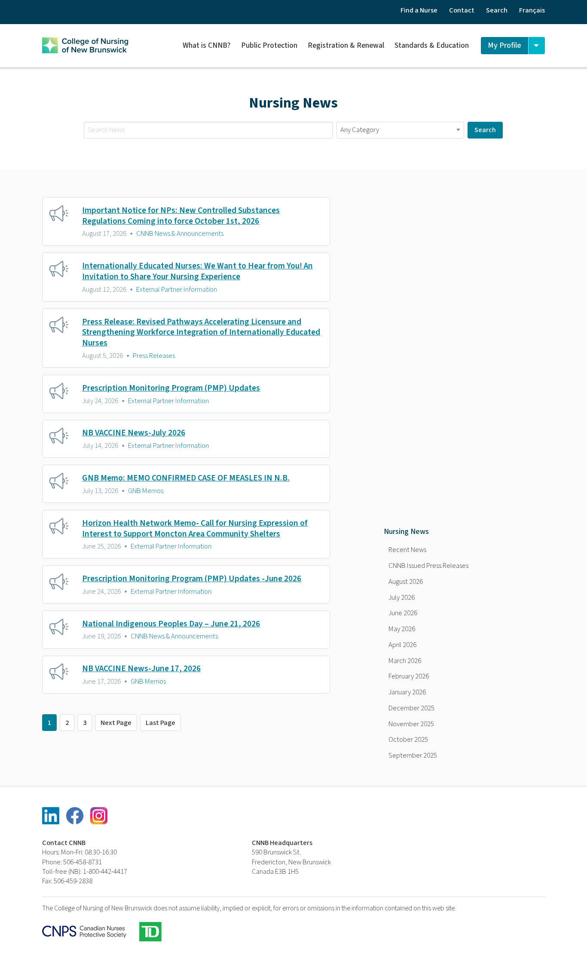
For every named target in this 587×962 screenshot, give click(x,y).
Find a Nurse (419, 10)
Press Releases (154, 356)
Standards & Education (431, 45)
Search (497, 10)
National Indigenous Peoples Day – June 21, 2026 (171, 624)
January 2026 (407, 692)
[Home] (85, 44)
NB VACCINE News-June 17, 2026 (141, 669)
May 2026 (401, 629)
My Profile (504, 45)
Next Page (116, 723)
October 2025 (408, 739)
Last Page (160, 723)
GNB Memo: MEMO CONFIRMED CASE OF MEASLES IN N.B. (186, 478)
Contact (461, 10)
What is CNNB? (207, 45)
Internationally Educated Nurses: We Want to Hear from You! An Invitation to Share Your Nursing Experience (197, 271)
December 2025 (411, 708)
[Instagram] (98, 815)
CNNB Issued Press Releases (428, 566)
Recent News (407, 550)
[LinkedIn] (50, 815)
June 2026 (402, 613)
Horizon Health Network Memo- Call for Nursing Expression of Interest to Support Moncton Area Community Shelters (195, 528)
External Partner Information (176, 289)
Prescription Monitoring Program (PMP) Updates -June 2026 (191, 579)
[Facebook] (74, 815)
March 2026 (404, 661)
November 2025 (411, 724)
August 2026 (405, 582)
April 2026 (402, 645)
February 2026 (408, 676)
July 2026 (401, 597)
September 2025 (412, 755)
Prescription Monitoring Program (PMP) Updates (171, 388)
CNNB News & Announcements (179, 233)
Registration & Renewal (346, 45)
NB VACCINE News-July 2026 (133, 433)
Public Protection (269, 45)
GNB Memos (145, 491)
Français (532, 10)
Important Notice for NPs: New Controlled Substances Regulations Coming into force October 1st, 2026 (181, 215)
